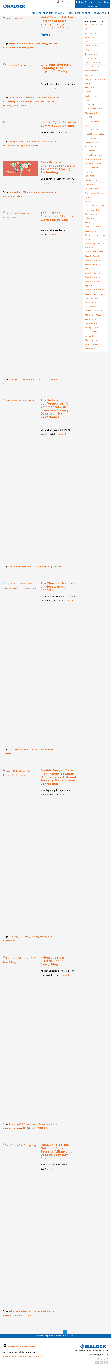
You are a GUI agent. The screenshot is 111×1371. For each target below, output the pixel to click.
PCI (5, 101)
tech (47, 379)
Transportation (92, 327)
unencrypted (19, 105)
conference (14, 566)
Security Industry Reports (93, 283)
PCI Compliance (92, 189)
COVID (11, 196)
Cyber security (32, 141)
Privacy (7, 47)
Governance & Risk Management (93, 111)
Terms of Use (25, 1356)
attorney (13, 43)
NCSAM (18, 1315)
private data (23, 101)
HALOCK (88, 117)
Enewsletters (91, 87)
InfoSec (34, 936)
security (39, 379)
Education (89, 75)
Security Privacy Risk (94, 290)
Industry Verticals (93, 163)
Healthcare (90, 151)
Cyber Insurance (92, 62)
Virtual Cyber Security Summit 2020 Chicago (58, 124)
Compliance (25, 43)
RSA (46, 1128)
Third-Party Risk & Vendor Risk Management (93, 319)
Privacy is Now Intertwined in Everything (52, 961)
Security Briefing (92, 260)
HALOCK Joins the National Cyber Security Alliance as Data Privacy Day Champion (56, 1151)
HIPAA (56, 97)
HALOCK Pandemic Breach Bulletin (93, 140)
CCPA (11, 97)
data (24, 566)
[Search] (109, 13)
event (44, 141)
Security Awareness (94, 252)
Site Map (38, 1356)
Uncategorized (92, 332)
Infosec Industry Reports (92, 170)
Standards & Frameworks (90, 304)
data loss (20, 97)
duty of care (15, 1128)
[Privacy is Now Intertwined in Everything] (20, 1037)
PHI (24, 749)
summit (28, 145)
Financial (89, 100)
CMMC (21, 141)
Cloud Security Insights (91, 47)
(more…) (51, 88)
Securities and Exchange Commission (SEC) (95, 235)
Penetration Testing (94, 193)
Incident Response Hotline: (55, 1335)
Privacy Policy (9, 1356)
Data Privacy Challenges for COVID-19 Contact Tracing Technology (58, 167)
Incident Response (93, 159)
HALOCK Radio (91, 146)
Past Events (90, 184)
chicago (13, 141)
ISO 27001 (89, 176)
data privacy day (24, 1311)
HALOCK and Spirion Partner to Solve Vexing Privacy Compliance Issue (57, 22)
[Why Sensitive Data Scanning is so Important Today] (20, 70)
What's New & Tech (94, 344)
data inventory (39, 43)
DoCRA (30, 566)
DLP (39, 97)
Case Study (90, 37)
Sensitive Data (91, 298)
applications (15, 192)
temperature (46, 749)
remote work (27, 379)
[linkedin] (106, 1362)
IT (10, 379)
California (14, 1124)
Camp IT (13, 936)
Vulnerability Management (91, 338)
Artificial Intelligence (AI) (94, 26)
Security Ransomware (95, 294)
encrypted (47, 97)
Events (88, 92)
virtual (36, 145)
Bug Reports (90, 33)
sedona (57, 566)
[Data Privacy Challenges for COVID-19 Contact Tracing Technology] (20, 168)
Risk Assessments (93, 227)
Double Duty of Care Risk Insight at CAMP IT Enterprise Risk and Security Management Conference (58, 777)
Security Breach (92, 256)
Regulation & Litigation (91, 216)
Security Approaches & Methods (94, 245)
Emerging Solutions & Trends (95, 81)
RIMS (40, 1128)
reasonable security (13, 145)
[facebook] (97, 1362)
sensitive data (19, 47)
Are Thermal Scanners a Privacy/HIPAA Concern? (58, 586)
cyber (12, 1311)
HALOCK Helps (91, 130)
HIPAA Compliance (93, 155)
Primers (88, 197)
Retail (87, 222)
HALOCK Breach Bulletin (92, 123)
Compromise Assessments (91, 56)
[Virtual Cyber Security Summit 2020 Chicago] (20, 128)
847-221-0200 (66, 2)
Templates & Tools (93, 311)
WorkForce (90, 348)
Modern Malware (92, 180)
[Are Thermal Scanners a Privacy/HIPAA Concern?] (20, 663)
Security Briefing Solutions (92, 266)
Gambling (89, 104)
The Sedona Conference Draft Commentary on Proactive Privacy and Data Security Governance (58, 408)
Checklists (89, 41)
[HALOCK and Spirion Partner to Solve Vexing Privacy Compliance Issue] (20, 23)
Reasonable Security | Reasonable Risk (95, 208)
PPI (28, 749)
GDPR (25, 1128)
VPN (5, 383)
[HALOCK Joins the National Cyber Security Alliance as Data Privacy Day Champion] (20, 1224)
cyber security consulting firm (42, 1124)
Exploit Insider (91, 96)
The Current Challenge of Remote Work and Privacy (57, 216)
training (55, 379)
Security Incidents (93, 273)
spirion (30, 47)
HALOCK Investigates (94, 134)
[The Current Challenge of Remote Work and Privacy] (20, 292)
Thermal (7, 753)
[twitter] (101, 1362)
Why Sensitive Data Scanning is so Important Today (56, 68)
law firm (52, 43)
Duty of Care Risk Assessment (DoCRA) (94, 68)
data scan (30, 97)
